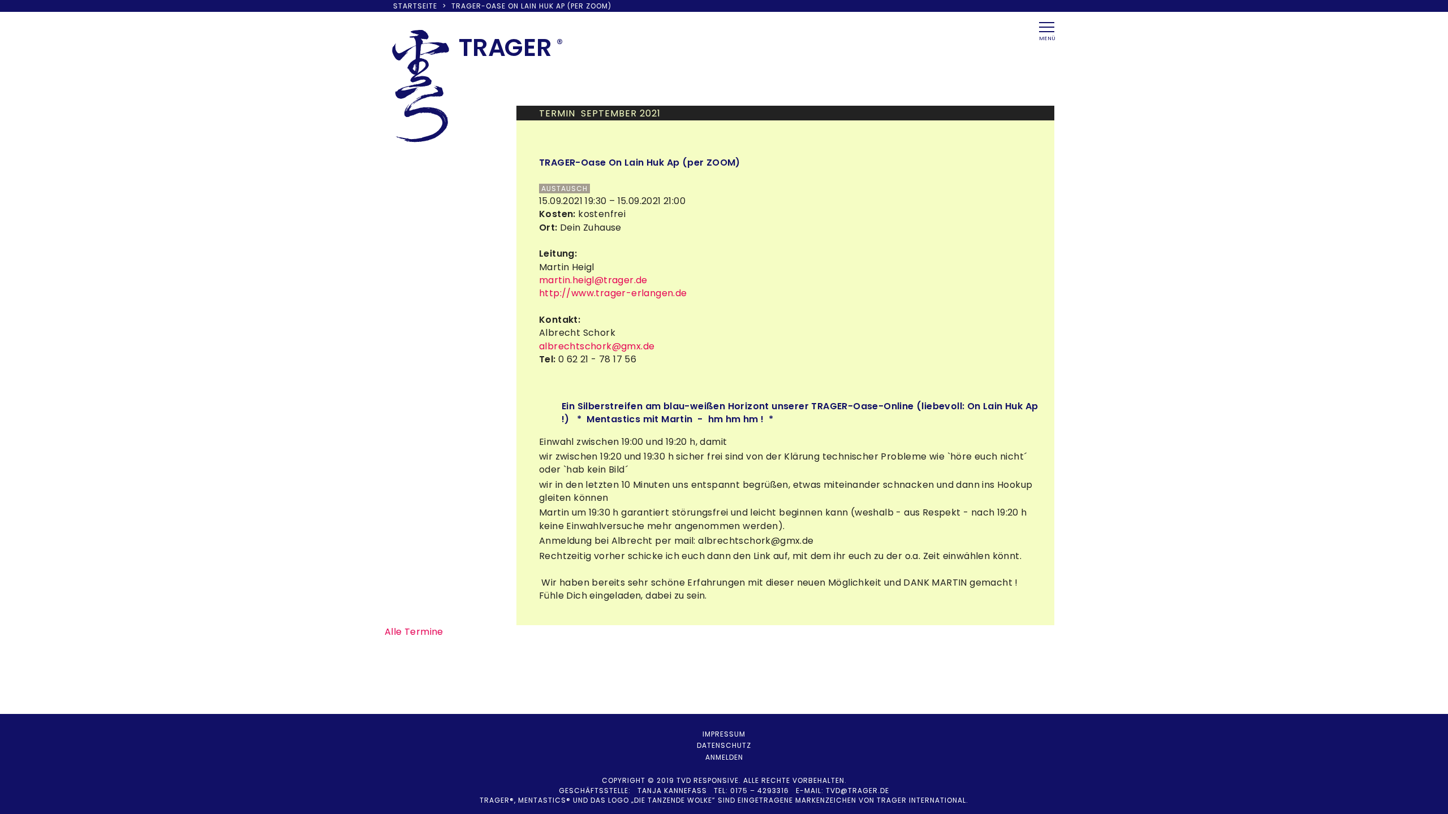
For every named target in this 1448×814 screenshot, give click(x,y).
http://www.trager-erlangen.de (613, 293)
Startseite (415, 6)
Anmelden (724, 757)
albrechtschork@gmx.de (596, 346)
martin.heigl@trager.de (593, 280)
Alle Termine (414, 631)
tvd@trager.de (857, 790)
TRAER (505, 47)
